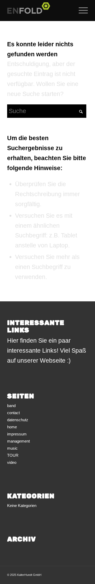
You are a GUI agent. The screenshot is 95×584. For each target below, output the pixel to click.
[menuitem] (80, 10)
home (12, 427)
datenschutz (17, 420)
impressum (17, 434)
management (18, 441)
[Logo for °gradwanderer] (39, 10)
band (11, 405)
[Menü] (80, 10)
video (11, 462)
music (12, 448)
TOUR (12, 455)
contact (13, 412)
